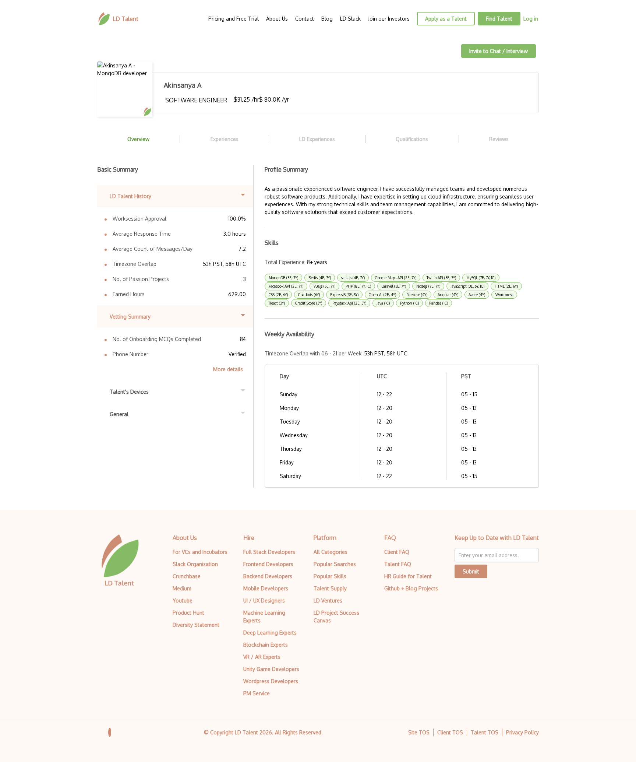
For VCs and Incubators (200, 552)
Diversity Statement (196, 625)
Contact (304, 18)
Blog (327, 18)
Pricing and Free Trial (233, 18)
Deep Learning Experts (270, 632)
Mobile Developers (265, 588)
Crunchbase (187, 576)
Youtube (182, 600)
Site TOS (419, 732)
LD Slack (350, 18)
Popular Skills (330, 576)
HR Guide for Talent (408, 576)
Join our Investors (389, 18)
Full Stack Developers (269, 552)
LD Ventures (328, 600)
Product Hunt (188, 613)
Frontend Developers (268, 564)
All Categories (330, 552)
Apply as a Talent (446, 18)
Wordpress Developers (270, 681)
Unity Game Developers (271, 669)
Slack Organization (195, 564)
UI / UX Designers (264, 600)
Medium (182, 588)
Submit (471, 571)
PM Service (256, 693)
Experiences (225, 139)
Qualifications (412, 139)
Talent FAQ (397, 564)
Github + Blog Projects (411, 588)
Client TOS (450, 732)
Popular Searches (335, 564)
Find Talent (499, 18)
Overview (138, 139)
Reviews (499, 139)
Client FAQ (396, 552)
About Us (277, 18)
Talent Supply (330, 588)
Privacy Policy (522, 732)
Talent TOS (484, 732)
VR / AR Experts (261, 657)
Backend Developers (267, 576)
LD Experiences (317, 139)
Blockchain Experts (265, 645)
